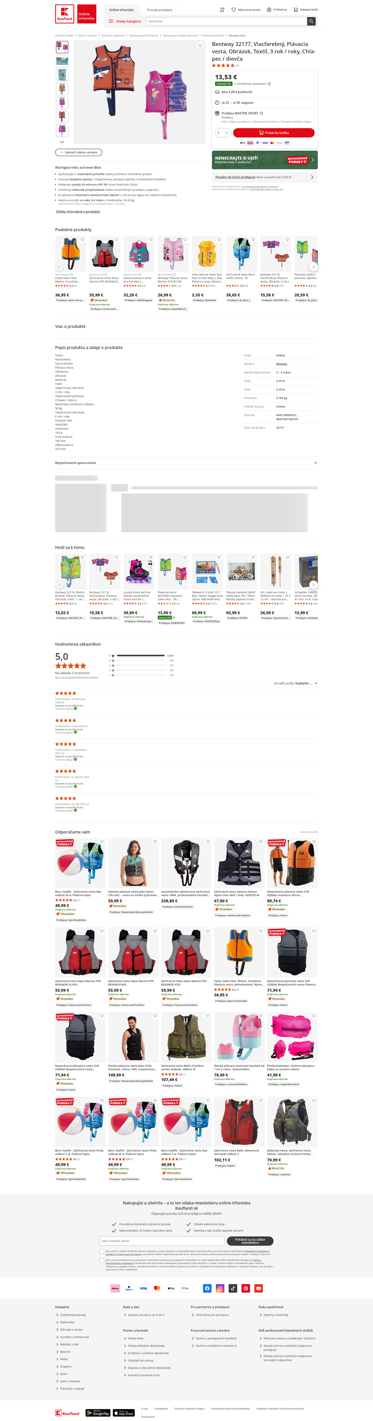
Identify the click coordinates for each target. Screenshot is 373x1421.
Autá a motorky (70, 1381)
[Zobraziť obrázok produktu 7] (62, 131)
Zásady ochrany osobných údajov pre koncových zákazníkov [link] (288, 1358)
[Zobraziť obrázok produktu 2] (62, 61)
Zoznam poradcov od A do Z (146, 1315)
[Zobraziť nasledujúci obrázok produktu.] (62, 142)
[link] (160, 9)
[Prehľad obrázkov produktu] (62, 92)
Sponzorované (62, 274)
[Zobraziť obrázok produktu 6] (62, 117)
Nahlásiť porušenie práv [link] (143, 1375)
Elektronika (67, 1322)
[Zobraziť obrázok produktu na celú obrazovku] (140, 92)
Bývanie (65, 1352)
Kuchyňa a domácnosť (74, 1337)
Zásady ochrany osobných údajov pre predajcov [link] (288, 1348)
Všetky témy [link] (135, 1338)
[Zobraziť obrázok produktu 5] (62, 103)
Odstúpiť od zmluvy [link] (140, 1360)
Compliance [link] (161, 1408)
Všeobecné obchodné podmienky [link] (230, 1408)
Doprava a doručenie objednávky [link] (149, 1368)
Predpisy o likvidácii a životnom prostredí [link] (280, 1408)
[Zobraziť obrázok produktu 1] (62, 47)
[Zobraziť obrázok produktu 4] (62, 89)
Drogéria (65, 1366)
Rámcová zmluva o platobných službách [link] (289, 1338)
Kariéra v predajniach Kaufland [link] (216, 1338)
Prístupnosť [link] (148, 1416)
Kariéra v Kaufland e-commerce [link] (216, 1346)
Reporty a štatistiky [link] (276, 1315)
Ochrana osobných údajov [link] (189, 1408)
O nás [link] (144, 1408)
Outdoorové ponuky (73, 1315)
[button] (265, 84)
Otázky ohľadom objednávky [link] (146, 1346)
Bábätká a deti (69, 1344)
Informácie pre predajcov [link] (212, 1315)
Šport (63, 1374)
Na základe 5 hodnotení (72, 673)
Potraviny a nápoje (72, 1388)
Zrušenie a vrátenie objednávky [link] (148, 1353)
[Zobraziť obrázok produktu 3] (62, 75)
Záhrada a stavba (71, 1329)
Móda (64, 1359)
